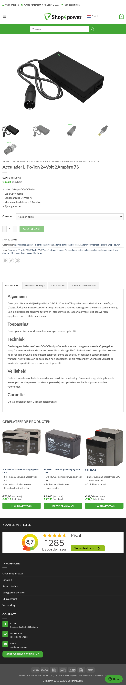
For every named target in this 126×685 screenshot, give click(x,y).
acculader (72, 250)
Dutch (94, 16)
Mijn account (9, 598)
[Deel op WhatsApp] (5, 260)
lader (109, 250)
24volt (33, 250)
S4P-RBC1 (90, 469)
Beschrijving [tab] (12, 285)
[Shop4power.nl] (63, 16)
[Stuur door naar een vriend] (17, 260)
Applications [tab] (57, 285)
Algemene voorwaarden (93, 675)
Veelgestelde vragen (13, 592)
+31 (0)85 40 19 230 (19, 637)
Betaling (7, 579)
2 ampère (12, 250)
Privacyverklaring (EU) (40, 675)
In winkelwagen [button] (21, 505)
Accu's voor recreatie (45, 161)
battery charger (85, 250)
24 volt (21, 250)
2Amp (44, 250)
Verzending (8, 605)
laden (103, 250)
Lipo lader (37, 253)
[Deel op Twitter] (11, 260)
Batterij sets (20, 161)
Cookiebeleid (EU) (66, 675)
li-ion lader (15, 253)
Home (6, 161)
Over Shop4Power (12, 573)
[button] (4, 16)
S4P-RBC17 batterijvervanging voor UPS (62, 471)
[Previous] (2, 472)
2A (39, 250)
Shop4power (114, 244)
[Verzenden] (92, 29)
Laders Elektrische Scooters (66, 244)
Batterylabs (20, 244)
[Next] (123, 472)
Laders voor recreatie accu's (80, 161)
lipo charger (26, 253)
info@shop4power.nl (19, 647)
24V (27, 250)
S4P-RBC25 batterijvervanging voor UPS (20, 471)
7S (65, 250)
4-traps (59, 250)
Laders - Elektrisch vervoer (39, 244)
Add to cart (32, 228)
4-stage (51, 250)
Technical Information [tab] (83, 285)
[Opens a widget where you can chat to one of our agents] (114, 679)
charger (96, 250)
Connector (7, 216)
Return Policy (10, 586)
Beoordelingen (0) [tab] (35, 285)
